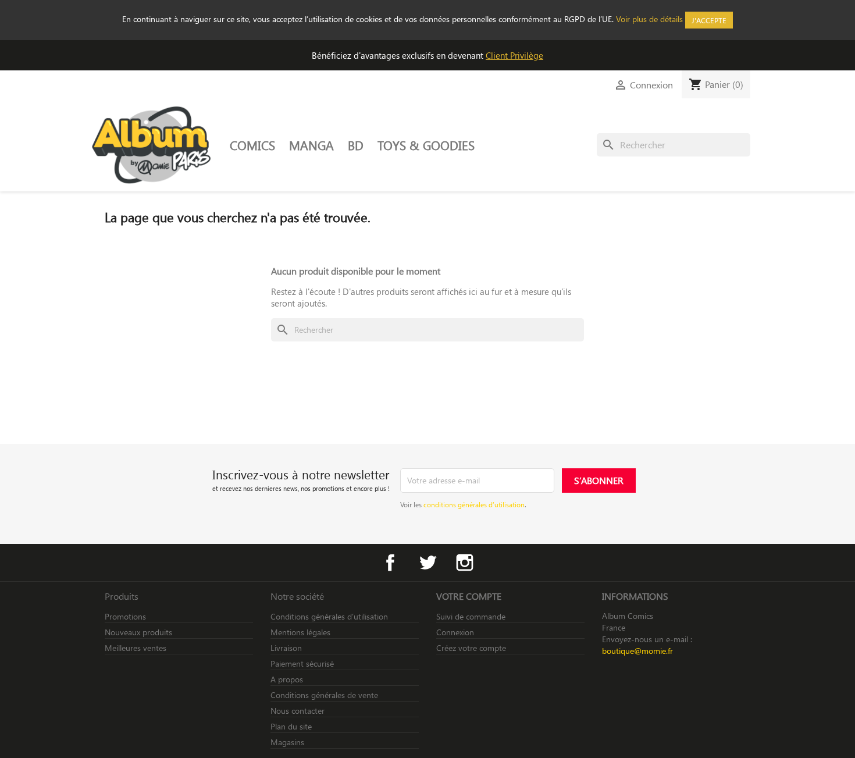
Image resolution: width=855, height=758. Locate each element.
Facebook (390, 562)
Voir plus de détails (649, 18)
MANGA (311, 145)
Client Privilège (514, 55)
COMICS (252, 145)
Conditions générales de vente (324, 694)
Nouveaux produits (138, 632)
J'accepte (709, 20)
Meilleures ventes (135, 647)
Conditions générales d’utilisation (329, 616)
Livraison (286, 647)
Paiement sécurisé (302, 663)
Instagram (464, 562)
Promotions (125, 616)
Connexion (455, 632)
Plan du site (291, 726)
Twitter (427, 562)
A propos (286, 679)
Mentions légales (300, 632)
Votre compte (468, 596)
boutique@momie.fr (637, 650)
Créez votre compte (471, 647)
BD (356, 145)
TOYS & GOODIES (426, 145)
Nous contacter (297, 710)
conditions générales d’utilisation (474, 504)
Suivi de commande (470, 616)
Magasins (287, 742)
